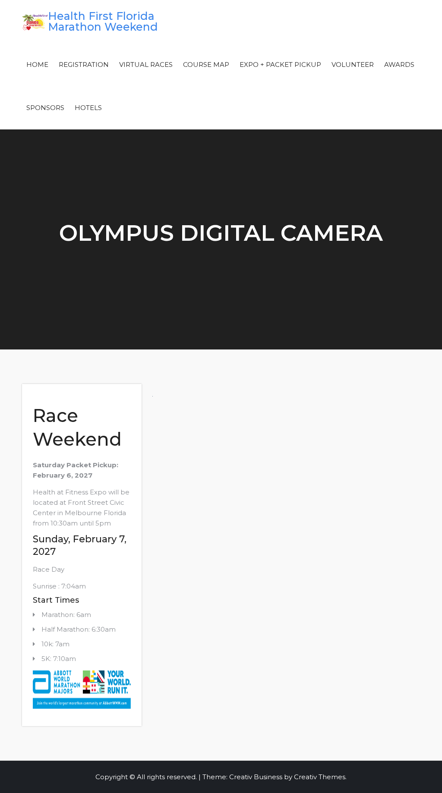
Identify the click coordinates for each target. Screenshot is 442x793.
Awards (399, 64)
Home (37, 64)
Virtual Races (146, 64)
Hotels (88, 108)
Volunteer (353, 64)
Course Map (206, 64)
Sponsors (45, 108)
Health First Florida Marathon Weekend (103, 21)
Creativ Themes (319, 777)
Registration (84, 64)
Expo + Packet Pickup (280, 64)
